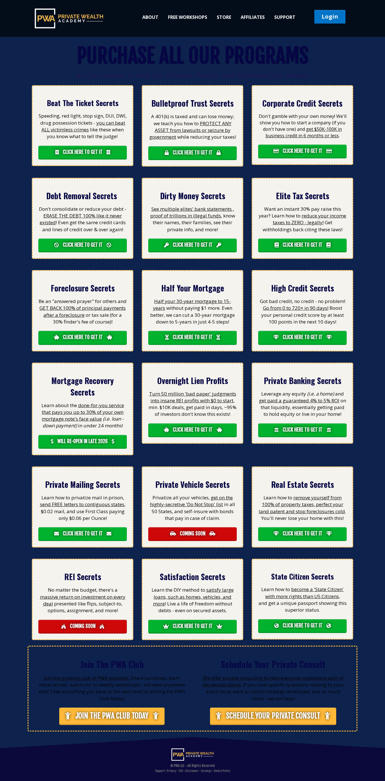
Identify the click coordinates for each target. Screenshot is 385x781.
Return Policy (222, 771)
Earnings (206, 771)
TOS (180, 771)
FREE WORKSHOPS (187, 17)
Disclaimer (192, 771)
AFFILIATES (253, 17)
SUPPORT (284, 17)
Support (160, 771)
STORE (224, 17)
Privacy (171, 771)
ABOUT (150, 17)
